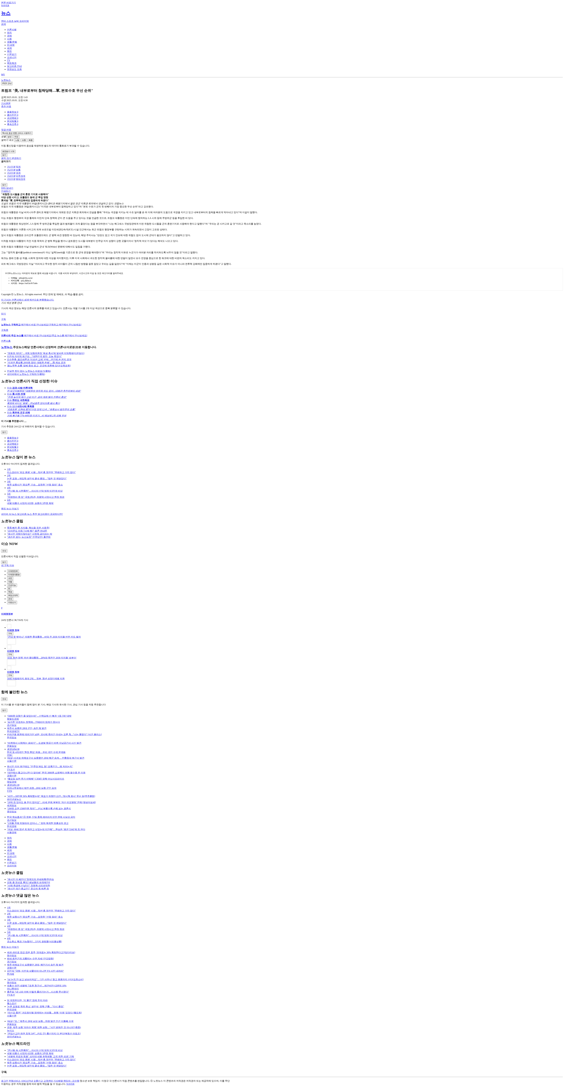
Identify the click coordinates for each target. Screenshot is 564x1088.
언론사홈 (6, 341)
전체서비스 (15, 1081)
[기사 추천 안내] (25, 421)
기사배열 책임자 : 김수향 (66, 1081)
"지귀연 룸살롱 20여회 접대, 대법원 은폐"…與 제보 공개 (36, 362)
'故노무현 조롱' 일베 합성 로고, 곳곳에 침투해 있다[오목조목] (38, 365)
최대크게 (20, 179)
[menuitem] (285, 112)
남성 (9, 137)
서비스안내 (27, 1081)
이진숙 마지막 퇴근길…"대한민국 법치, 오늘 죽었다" (34, 356)
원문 (6, 103)
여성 (16, 137)
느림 (17, 140)
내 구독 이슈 (7, 565)
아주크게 (20, 176)
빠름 (31, 140)
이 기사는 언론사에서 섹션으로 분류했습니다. (27, 300)
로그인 (4, 1081)
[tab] (11, 29)
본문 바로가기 (8, 2)
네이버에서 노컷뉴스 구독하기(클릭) (26, 374)
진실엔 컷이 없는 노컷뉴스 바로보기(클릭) (29, 371)
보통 (24, 140)
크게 (18, 173)
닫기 (3, 313)
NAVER (70, 1084)
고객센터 (48, 1081)
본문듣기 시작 (8, 151)
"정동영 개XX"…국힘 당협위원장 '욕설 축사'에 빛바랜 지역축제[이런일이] (45, 353)
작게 (18, 167)
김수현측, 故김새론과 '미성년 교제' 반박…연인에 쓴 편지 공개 (39, 359)
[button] (12, 112)
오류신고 (38, 1081)
